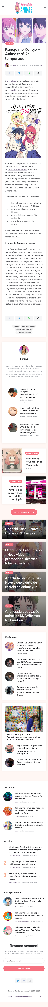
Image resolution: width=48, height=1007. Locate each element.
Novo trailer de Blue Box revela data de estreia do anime (29, 411)
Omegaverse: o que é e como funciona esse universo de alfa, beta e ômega (28, 691)
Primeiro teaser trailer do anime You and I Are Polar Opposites (27, 930)
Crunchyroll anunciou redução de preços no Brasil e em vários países (29, 810)
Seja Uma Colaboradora (23, 996)
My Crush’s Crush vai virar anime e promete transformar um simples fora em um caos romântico (29, 648)
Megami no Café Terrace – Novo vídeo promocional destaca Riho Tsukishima (24, 556)
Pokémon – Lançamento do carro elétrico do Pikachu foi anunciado (28, 796)
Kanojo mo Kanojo (28, 326)
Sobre (9, 996)
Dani (14, 65)
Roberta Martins (14, 855)
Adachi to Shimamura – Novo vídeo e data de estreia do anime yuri (23, 582)
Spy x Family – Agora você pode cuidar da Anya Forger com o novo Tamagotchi (29, 749)
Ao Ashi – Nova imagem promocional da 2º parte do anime (29, 393)
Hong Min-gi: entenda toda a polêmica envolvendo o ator (22, 863)
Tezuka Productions (17, 169)
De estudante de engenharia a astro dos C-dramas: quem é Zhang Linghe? (29, 677)
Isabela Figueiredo (21, 921)
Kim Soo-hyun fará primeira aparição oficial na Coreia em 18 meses (24, 876)
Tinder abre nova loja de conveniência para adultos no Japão (15, 493)
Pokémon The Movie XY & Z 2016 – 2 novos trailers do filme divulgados (29, 428)
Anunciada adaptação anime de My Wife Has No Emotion (22, 615)
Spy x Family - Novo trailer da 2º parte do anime (34, 463)
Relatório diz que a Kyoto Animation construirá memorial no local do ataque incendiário (23, 737)
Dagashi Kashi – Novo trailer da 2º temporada (23, 531)
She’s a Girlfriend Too (24, 329)
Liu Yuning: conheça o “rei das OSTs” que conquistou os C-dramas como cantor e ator (29, 663)
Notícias (9, 43)
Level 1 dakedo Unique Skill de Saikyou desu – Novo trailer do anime (29, 901)
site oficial (12, 81)
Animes (9, 606)
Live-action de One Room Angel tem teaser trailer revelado (29, 762)
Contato (39, 996)
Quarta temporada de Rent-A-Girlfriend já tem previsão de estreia (30, 825)
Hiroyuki (12, 90)
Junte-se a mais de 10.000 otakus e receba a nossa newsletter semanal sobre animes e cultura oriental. (24, 952)
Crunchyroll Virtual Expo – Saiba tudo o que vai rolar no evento (29, 915)
